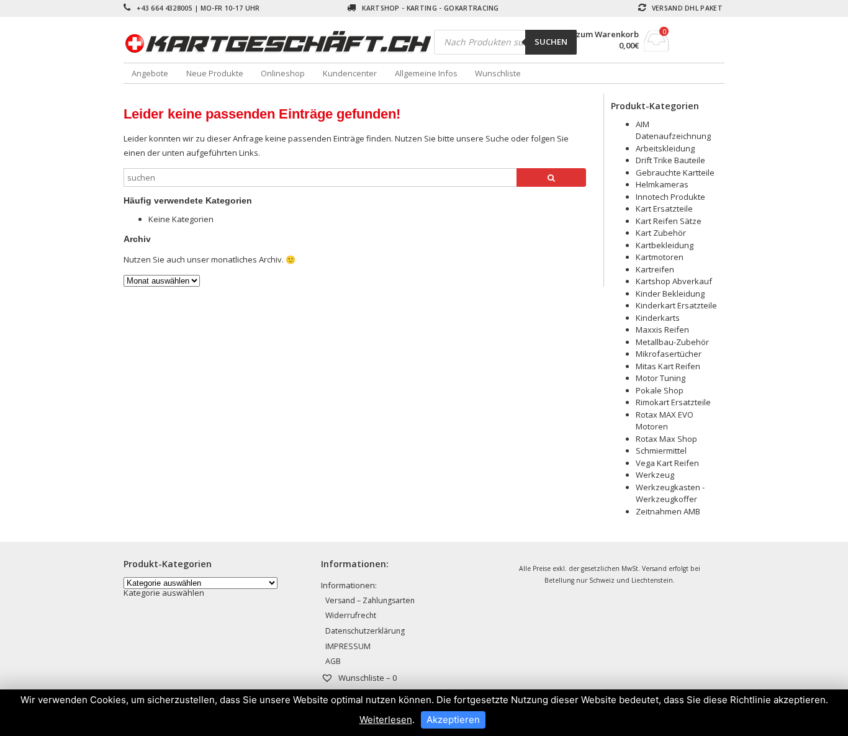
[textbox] (164, 592)
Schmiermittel (661, 450)
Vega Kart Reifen (667, 463)
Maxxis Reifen (662, 329)
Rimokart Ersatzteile (673, 402)
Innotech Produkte (670, 196)
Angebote (150, 73)
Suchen (551, 41)
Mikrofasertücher (668, 353)
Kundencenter (350, 73)
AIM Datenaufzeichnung (673, 130)
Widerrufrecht (350, 615)
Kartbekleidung (664, 245)
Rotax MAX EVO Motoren (664, 421)
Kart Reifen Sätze (668, 221)
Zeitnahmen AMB (668, 511)
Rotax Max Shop (666, 438)
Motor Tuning (660, 378)
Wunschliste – (366, 677)
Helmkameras (662, 184)
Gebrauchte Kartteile (675, 172)
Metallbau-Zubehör (672, 342)
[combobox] (164, 592)
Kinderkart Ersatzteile (676, 305)
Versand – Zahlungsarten (370, 600)
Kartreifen (655, 269)
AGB (333, 661)
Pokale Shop (659, 390)
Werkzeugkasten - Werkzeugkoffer (670, 493)
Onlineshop (283, 73)
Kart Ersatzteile (664, 208)
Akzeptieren (453, 719)
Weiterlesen (385, 719)
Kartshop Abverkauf (674, 281)
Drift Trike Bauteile (670, 160)
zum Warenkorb (607, 34)
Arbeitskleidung (665, 148)
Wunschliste (498, 73)
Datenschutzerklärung (365, 631)
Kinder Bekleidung (670, 293)
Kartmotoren (659, 257)
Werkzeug (655, 474)
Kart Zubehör (661, 232)
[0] (656, 47)
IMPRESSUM (348, 646)
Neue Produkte (214, 73)
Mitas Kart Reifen (668, 366)
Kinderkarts (658, 317)
